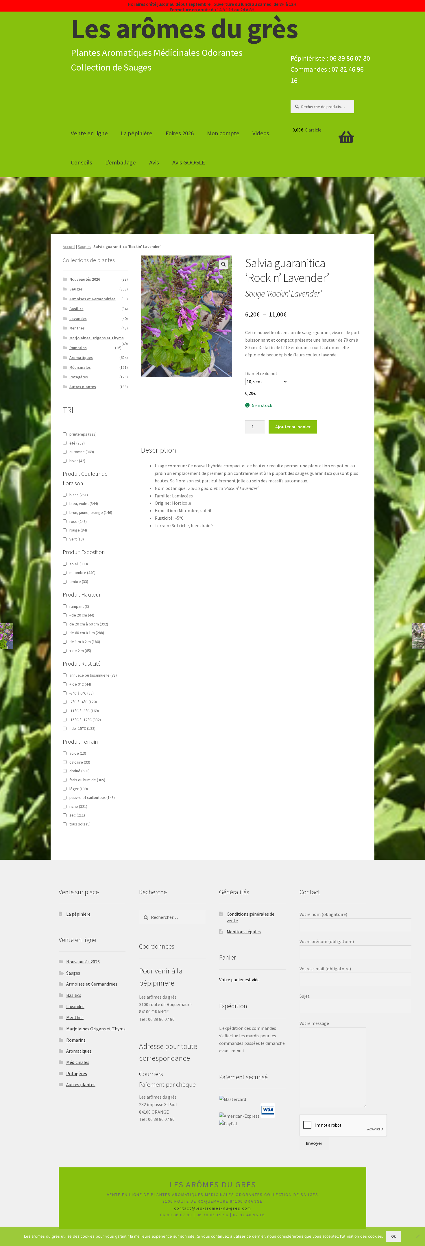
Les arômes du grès (184, 28)
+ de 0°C (80, 684)
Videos (260, 133)
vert (76, 539)
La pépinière (136, 133)
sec (77, 815)
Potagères (78, 376)
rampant (79, 606)
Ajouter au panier (293, 426)
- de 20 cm (81, 615)
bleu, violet (83, 503)
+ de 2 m (80, 650)
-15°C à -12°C (85, 719)
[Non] (418, 1236)
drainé (79, 770)
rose (78, 521)
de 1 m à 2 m (84, 641)
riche (78, 806)
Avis (154, 162)
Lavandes (78, 318)
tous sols (79, 824)
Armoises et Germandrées (92, 298)
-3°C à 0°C (81, 693)
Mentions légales (244, 931)
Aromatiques (81, 357)
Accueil (69, 246)
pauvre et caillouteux (92, 797)
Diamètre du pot (261, 373)
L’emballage (120, 162)
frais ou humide (87, 779)
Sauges (84, 246)
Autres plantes (82, 386)
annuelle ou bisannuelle (93, 675)
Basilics (76, 308)
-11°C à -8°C (84, 710)
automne (81, 451)
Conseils (81, 162)
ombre (78, 581)
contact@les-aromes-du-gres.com (212, 1208)
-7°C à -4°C (83, 701)
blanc (78, 494)
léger (78, 788)
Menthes (77, 328)
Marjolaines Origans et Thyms (96, 337)
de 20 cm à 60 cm (88, 624)
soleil (78, 563)
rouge (78, 530)
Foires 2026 (180, 133)
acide (77, 753)
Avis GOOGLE (188, 162)
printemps (83, 434)
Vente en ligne (89, 133)
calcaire (79, 762)
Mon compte (223, 133)
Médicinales (80, 367)
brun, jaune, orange (90, 512)
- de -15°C (82, 728)
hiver (77, 460)
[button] (223, 264)
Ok (393, 1236)
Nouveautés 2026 (84, 279)
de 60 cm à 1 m (86, 632)
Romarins (78, 347)
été (77, 443)
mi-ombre (82, 572)
